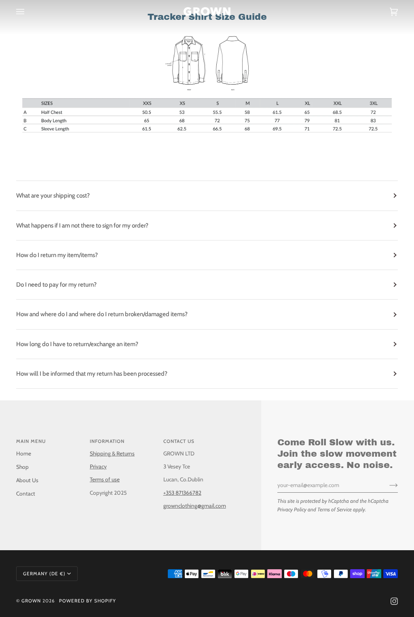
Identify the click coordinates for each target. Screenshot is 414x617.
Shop (22, 467)
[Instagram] (394, 601)
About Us (27, 480)
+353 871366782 (182, 492)
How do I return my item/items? (57, 255)
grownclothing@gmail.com (194, 505)
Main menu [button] (31, 441)
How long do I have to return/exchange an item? (77, 344)
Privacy (98, 466)
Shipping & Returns (112, 453)
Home (23, 453)
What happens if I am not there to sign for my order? (82, 225)
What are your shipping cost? (53, 195)
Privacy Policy (291, 509)
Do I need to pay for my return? (56, 284)
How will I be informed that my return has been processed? (91, 373)
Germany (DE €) (44, 574)
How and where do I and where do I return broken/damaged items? (102, 314)
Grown (31, 601)
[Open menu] (28, 11)
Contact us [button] (178, 441)
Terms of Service (334, 509)
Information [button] (107, 441)
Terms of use (105, 479)
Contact (25, 493)
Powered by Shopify (87, 601)
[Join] (387, 485)
